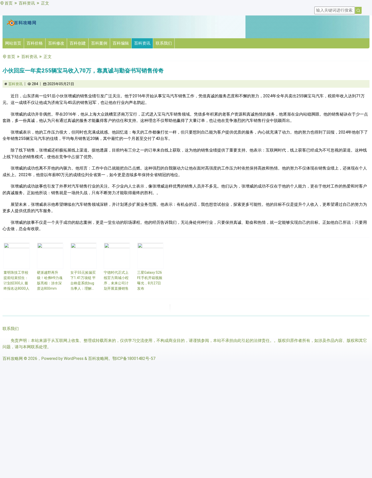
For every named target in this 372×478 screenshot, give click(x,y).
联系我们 (164, 43)
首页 (9, 3)
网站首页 (13, 43)
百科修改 (56, 43)
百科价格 (35, 43)
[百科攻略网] (21, 24)
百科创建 (78, 43)
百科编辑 (121, 43)
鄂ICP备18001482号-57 (133, 358)
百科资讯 (27, 3)
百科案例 (99, 43)
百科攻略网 (13, 358)
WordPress (74, 358)
